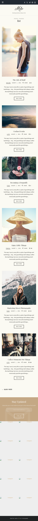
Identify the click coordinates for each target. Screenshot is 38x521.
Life (8, 134)
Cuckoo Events (19, 131)
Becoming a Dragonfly (18, 182)
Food (8, 185)
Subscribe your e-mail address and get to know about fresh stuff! (19, 405)
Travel (8, 248)
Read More (19, 98)
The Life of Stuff (19, 80)
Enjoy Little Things (19, 245)
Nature (8, 82)
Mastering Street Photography (19, 308)
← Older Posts (7, 389)
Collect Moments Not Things (19, 359)
